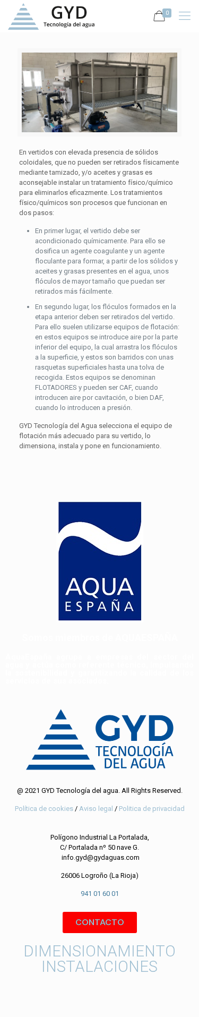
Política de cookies (44, 809)
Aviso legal (95, 809)
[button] (100, 922)
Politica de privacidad (152, 809)
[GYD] (51, 16)
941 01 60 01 (100, 894)
